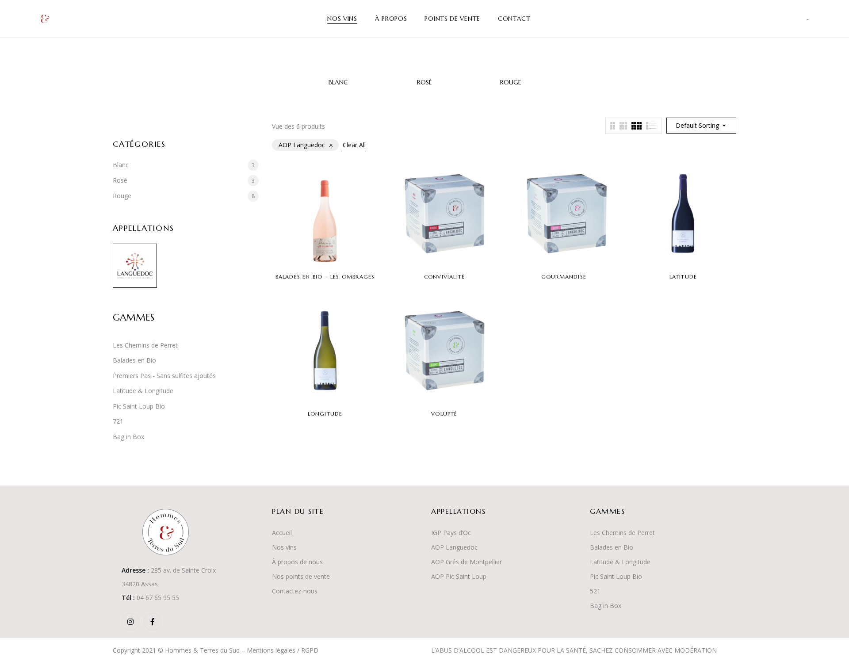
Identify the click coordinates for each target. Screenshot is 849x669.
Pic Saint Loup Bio (139, 406)
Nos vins (284, 547)
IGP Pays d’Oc (451, 532)
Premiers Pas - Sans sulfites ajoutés (164, 375)
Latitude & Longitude (143, 390)
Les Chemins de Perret (145, 345)
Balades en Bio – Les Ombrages (325, 276)
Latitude (683, 276)
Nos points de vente (301, 576)
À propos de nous (297, 562)
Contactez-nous (294, 591)
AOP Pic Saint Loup (458, 576)
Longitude (325, 413)
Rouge (510, 82)
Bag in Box (128, 436)
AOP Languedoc (454, 547)
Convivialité (444, 276)
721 (118, 421)
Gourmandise (563, 276)
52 (593, 591)
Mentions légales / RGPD (282, 650)
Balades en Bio (134, 360)
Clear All (354, 145)
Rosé (424, 82)
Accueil (282, 532)
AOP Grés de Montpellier (466, 562)
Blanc (338, 82)
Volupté (444, 413)
